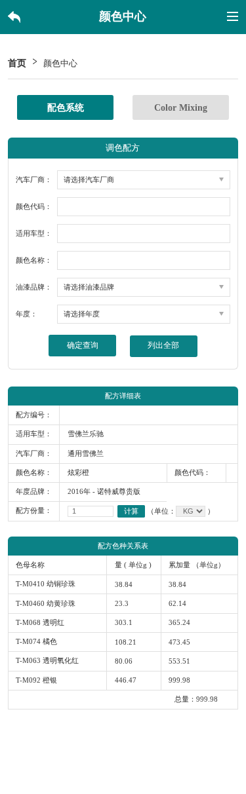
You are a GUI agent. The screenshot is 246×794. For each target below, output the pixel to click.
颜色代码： (34, 206)
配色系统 (65, 107)
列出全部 (163, 345)
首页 (17, 63)
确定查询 (82, 345)
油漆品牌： (34, 287)
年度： (26, 314)
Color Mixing (180, 107)
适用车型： (34, 233)
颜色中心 (60, 63)
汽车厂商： (34, 179)
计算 (131, 511)
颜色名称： (34, 260)
